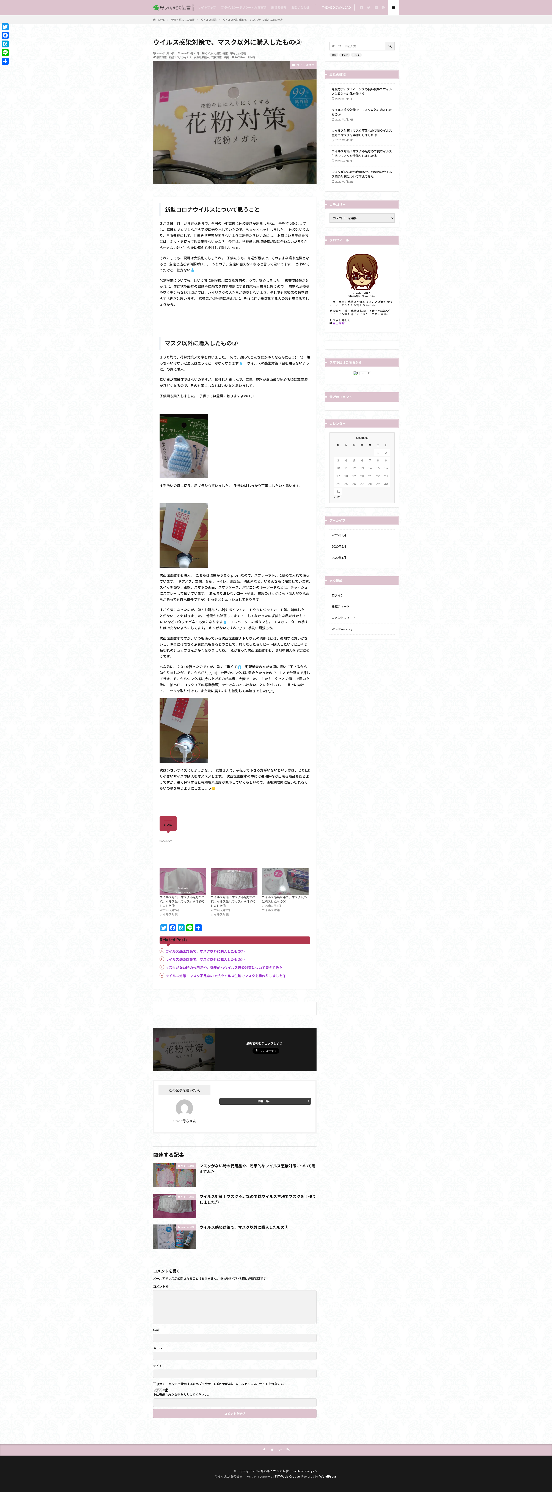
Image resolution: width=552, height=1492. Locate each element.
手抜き (344, 54)
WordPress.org (342, 629)
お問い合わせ (300, 7)
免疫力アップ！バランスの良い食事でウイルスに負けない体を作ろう (362, 91)
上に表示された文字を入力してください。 (181, 1394)
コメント (161, 1286)
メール (157, 1348)
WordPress (328, 1476)
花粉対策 (216, 57)
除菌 (226, 57)
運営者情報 (278, 7)
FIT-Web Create (287, 1476)
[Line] (5, 52)
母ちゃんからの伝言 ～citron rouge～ (289, 1471)
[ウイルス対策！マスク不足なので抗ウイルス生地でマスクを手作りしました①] (234, 881)
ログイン (338, 595)
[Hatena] (5, 44)
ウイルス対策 (208, 19)
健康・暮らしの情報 (182, 19)
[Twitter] (5, 26)
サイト (157, 1365)
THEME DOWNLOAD (336, 7)
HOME (161, 19)
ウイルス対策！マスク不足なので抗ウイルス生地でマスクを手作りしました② (182, 901)
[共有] (5, 61)
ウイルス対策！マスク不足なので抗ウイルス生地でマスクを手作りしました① (233, 901)
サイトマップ (207, 7)
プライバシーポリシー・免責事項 (243, 7)
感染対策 (161, 57)
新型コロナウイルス (180, 57)
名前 (156, 1330)
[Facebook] (5, 35)
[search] (390, 46)
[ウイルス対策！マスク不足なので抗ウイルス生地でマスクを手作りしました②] (183, 881)
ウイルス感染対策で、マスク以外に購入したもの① (205, 959)
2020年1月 (339, 557)
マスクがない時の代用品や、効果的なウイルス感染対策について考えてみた (223, 968)
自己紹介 (338, 323)
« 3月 (337, 497)
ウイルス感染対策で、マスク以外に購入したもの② (205, 951)
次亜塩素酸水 (201, 57)
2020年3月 (339, 535)
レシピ (356, 54)
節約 (334, 54)
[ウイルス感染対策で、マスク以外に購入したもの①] (285, 881)
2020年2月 (339, 546)
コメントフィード (344, 618)
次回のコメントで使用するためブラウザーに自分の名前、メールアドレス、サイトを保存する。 (221, 1384)
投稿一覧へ (264, 1101)
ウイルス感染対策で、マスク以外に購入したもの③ (252, 19)
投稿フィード (341, 606)
